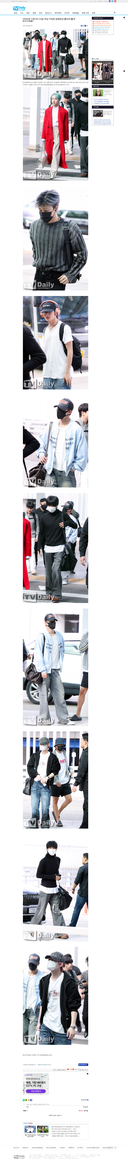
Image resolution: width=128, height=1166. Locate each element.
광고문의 (80, 1147)
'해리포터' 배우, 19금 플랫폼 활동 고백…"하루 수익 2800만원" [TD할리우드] (107, 93)
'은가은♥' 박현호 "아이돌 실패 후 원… (101, 21)
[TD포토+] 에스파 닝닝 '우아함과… (97, 82)
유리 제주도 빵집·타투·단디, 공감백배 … (102, 23)
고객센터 (62, 1147)
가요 (21, 13)
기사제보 (105, 1)
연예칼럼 (75, 13)
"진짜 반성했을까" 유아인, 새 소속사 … (102, 29)
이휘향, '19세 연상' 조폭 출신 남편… (101, 30)
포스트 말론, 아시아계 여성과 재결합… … (102, 103)
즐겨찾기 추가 (15, 1)
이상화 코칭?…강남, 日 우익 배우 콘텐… (102, 27)
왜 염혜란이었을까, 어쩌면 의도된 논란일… (103, 122)
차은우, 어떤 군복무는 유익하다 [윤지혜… (102, 120)
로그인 (94, 1)
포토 (40, 13)
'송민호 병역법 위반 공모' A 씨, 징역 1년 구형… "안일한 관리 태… (43, 1135)
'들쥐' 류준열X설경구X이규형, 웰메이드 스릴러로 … (66, 1126)
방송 (15, 13)
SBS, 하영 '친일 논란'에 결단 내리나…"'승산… (64, 1129)
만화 (93, 13)
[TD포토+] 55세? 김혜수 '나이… (108, 82)
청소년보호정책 (51, 1147)
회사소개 (16, 1147)
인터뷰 (66, 13)
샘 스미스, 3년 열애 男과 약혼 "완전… (101, 99)
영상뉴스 (48, 13)
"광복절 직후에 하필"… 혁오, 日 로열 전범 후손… (65, 1136)
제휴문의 (71, 1147)
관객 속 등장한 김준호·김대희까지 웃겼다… (103, 25)
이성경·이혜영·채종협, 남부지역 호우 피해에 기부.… (66, 1133)
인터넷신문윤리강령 (93, 1147)
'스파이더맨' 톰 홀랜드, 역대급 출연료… (102, 101)
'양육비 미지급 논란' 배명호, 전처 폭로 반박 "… (65, 1131)
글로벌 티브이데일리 (23, 1)
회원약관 (25, 1147)
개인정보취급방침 (37, 1147)
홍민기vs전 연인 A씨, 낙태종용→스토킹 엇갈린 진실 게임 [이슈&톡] (30, 1135)
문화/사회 (85, 13)
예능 (28, 13)
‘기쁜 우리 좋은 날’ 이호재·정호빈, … (101, 32)
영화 (34, 13)
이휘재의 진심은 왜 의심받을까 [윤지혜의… (103, 123)
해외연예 (58, 13)
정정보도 (105, 1147)
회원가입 (100, 1)
